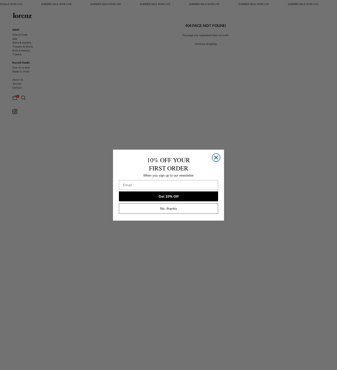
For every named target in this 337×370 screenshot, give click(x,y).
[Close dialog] (216, 158)
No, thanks (168, 208)
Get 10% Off (169, 196)
